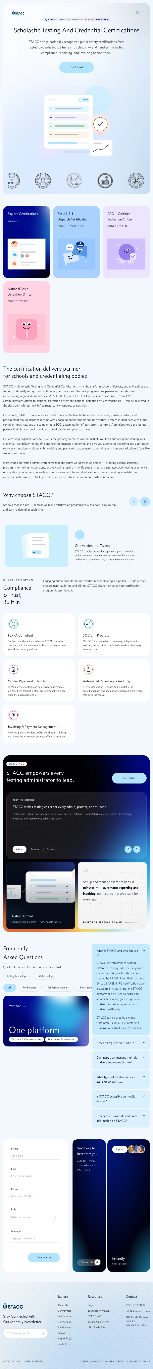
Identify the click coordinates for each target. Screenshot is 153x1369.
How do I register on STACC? (115, 1043)
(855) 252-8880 (135, 1305)
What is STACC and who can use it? (117, 953)
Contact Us (87, 1262)
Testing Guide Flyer (17, 976)
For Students (64, 1327)
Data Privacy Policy (93, 1361)
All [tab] (9, 987)
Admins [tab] (19, 849)
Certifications (64, 1316)
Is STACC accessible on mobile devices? (115, 1099)
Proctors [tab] (35, 849)
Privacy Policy (117, 1361)
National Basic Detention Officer (20, 292)
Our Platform (64, 1322)
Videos (61, 1333)
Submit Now (44, 1257)
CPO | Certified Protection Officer (120, 216)
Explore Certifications (23, 214)
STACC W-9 (95, 1316)
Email (14, 1169)
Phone (14, 1189)
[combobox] (35, 1217)
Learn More (13, 220)
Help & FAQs (64, 1338)
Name (14, 1148)
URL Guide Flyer (45, 976)
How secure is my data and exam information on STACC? (116, 1118)
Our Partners (64, 1310)
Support (120, 1149)
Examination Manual (99, 1310)
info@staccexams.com (138, 1311)
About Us (62, 1305)
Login (91, 1305)
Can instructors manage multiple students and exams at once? (116, 1060)
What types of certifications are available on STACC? (115, 1079)
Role (13, 1209)
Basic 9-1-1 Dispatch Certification (73, 216)
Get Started (77, 67)
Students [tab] (51, 849)
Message (16, 1231)
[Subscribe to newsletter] (43, 1333)
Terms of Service (140, 1361)
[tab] (29, 988)
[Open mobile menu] (137, 12)
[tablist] (46, 987)
